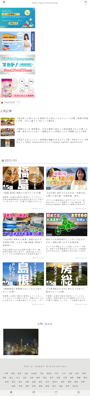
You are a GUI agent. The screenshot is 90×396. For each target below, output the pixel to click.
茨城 (20, 386)
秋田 (83, 382)
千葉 (41, 373)
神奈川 (55, 382)
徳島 (72, 378)
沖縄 (27, 382)
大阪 (70, 373)
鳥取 (67, 386)
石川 (47, 382)
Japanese (9, 103)
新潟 (7, 382)
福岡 (69, 382)
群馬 (13, 386)
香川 (54, 386)
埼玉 (57, 373)
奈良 (77, 373)
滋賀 (34, 382)
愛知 (85, 378)
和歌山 (49, 373)
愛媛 (79, 378)
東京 (13, 382)
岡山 (45, 378)
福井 (63, 382)
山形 (25, 378)
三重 (6, 373)
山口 (18, 378)
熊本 (41, 382)
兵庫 (26, 373)
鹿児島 (75, 386)
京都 (13, 373)
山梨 (31, 378)
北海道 (34, 373)
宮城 (84, 373)
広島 (65, 378)
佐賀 (19, 373)
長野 (34, 386)
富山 (11, 378)
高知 (61, 386)
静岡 (47, 386)
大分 (64, 373)
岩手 (52, 378)
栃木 (20, 382)
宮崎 (4, 378)
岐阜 (38, 378)
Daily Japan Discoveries (45, 3)
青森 (41, 386)
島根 (58, 378)
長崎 (27, 386)
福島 (76, 382)
